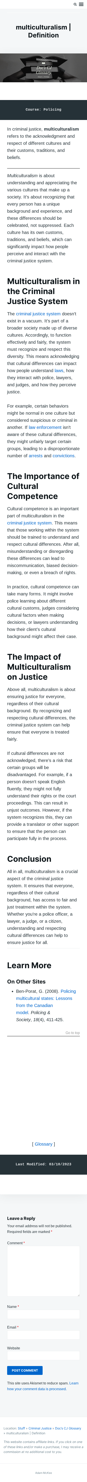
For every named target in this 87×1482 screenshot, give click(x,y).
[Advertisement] (43, 1083)
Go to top (73, 1033)
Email (13, 1327)
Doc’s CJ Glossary (68, 1428)
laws (59, 370)
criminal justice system (38, 313)
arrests (36, 455)
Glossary (43, 1144)
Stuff (21, 1428)
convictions (64, 455)
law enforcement (45, 427)
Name (13, 1307)
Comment (16, 1243)
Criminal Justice (40, 1428)
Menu (81, 4)
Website (13, 1348)
